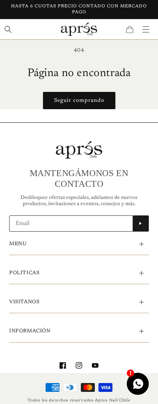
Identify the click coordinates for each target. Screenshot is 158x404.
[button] (146, 29)
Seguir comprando (79, 100)
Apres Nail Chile (112, 400)
